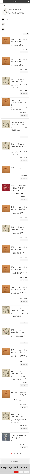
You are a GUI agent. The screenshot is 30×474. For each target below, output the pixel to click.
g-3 (8, 29)
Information (14, 461)
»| (20, 453)
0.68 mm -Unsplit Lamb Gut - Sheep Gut (19, 228)
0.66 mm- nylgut (17, 168)
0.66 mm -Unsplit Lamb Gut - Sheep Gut (19, 124)
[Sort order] (24, 34)
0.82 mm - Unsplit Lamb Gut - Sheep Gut (19, 309)
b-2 (8, 24)
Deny (21, 472)
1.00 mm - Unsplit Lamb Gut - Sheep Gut (19, 372)
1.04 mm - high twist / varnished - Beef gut (19, 394)
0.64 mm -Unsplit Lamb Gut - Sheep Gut (19, 80)
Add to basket (24, 52)
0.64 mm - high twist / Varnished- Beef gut (19, 60)
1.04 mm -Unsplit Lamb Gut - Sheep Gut (19, 415)
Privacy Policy (10, 468)
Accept (16, 472)
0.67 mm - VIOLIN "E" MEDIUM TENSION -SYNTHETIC (18, 188)
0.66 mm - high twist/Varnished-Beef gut (18, 102)
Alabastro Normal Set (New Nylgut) (19, 436)
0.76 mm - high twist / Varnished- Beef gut (19, 268)
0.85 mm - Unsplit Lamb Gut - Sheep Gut (19, 331)
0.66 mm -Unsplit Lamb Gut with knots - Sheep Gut (19, 146)
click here (21, 12)
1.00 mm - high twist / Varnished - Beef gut (19, 351)
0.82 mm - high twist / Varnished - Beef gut (19, 288)
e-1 (8, 19)
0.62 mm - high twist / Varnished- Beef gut (19, 40)
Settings (26, 472)
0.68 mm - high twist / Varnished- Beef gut (19, 208)
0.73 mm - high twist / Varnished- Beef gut (19, 248)
